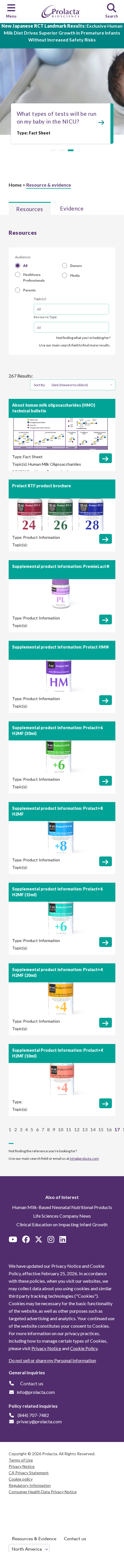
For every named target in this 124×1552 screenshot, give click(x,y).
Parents (29, 290)
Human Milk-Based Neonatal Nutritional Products (62, 1207)
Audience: (23, 257)
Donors (76, 265)
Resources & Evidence (34, 1539)
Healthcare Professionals (34, 277)
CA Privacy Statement (29, 1472)
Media (75, 275)
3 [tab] (71, 150)
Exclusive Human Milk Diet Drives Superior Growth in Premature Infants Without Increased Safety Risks (62, 32)
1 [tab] (53, 150)
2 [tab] (62, 150)
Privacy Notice (46, 1348)
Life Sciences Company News (62, 1216)
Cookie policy (21, 1479)
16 (109, 1129)
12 (76, 1129)
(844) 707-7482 (33, 1415)
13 (84, 1129)
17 (117, 1129)
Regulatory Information (30, 1485)
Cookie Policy (83, 1348)
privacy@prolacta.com (39, 1421)
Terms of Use (21, 1460)
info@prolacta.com (84, 1158)
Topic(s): (40, 299)
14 (92, 1129)
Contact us (75, 1539)
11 (68, 1129)
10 (60, 1129)
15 (101, 1129)
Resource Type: (45, 317)
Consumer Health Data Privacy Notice (43, 1491)
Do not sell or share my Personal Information (52, 1360)
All (25, 265)
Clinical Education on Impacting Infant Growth (62, 1224)
